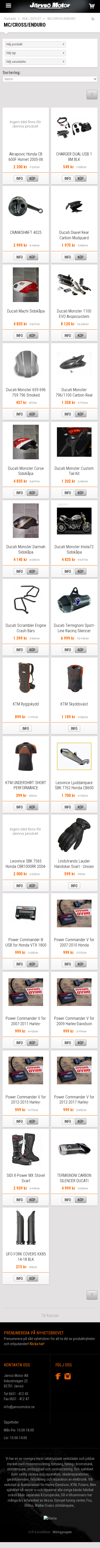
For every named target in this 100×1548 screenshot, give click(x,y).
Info (19, 178)
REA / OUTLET (31, 18)
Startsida (10, 18)
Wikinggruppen (62, 1532)
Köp (32, 178)
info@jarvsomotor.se (19, 1407)
